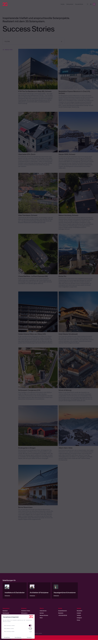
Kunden (62, 4)
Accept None (7, 637)
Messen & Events (44, 615)
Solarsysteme (69, 4)
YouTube (79, 615)
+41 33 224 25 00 (62, 615)
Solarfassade (6, 613)
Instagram (79, 617)
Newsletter (79, 610)
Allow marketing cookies (9, 631)
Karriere (42, 613)
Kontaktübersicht (62, 610)
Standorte (60, 613)
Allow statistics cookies (9, 628)
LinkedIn (79, 613)
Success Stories (79, 4)
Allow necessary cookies (9, 625)
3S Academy (24, 613)
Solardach (5, 610)
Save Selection (18, 637)
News (41, 617)
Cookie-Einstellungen (36, 633)
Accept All (29, 637)
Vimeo (78, 620)
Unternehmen (43, 610)
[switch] (30, 625)
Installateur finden (25, 610)
